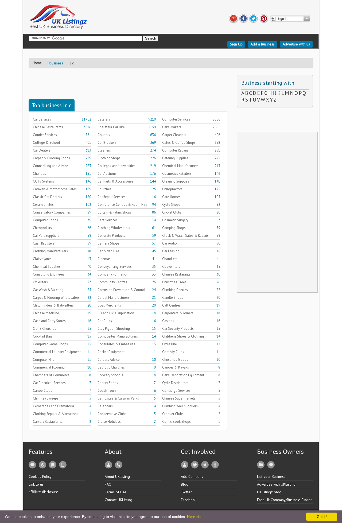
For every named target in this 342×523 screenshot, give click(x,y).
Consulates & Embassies (116, 344)
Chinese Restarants (176, 274)
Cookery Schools (110, 375)
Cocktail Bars (43, 336)
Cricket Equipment (111, 352)
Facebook (188, 499)
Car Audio (169, 243)
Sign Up (236, 44)
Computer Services (176, 119)
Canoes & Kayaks (175, 367)
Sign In (282, 18)
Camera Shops (108, 243)
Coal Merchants (109, 305)
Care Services (108, 220)
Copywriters (171, 266)
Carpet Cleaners (174, 135)
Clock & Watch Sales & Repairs (185, 235)
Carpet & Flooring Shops (51, 158)
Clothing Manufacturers (50, 251)
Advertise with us (296, 44)
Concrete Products (111, 235)
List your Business (271, 476)
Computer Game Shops (50, 344)
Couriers (104, 135)
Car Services (42, 119)
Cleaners (104, 150)
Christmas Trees (174, 282)
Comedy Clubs (173, 352)
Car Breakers (107, 142)
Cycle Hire (169, 344)
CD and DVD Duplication (116, 313)
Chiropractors (172, 189)
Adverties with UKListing (276, 484)
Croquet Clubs (173, 414)
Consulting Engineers (49, 274)
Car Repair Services (112, 197)
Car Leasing (170, 251)
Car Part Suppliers (46, 235)
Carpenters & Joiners (177, 313)
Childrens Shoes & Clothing (183, 336)
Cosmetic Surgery (175, 220)
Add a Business (263, 44)
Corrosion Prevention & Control (121, 290)
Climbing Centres (175, 290)
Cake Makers (171, 127)
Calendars (105, 406)
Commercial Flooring (49, 367)
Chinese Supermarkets (179, 398)
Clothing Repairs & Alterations (55, 414)
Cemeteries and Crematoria (53, 406)
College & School (46, 142)
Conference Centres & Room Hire (122, 204)
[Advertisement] (126, 87)
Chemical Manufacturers (180, 166)
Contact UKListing (118, 499)
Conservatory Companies (52, 212)
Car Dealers (41, 150)
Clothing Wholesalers (114, 228)
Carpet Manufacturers (114, 297)
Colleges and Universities (116, 166)
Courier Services (45, 135)
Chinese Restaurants (48, 127)
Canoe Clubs (42, 390)
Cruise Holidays (109, 421)
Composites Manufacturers (118, 336)
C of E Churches (44, 328)
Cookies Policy (40, 476)
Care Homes (171, 197)
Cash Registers (44, 243)
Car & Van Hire (108, 251)
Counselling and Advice (50, 166)
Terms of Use (115, 492)
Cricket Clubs (172, 212)
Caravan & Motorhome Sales (55, 189)
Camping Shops (174, 228)
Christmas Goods (175, 359)
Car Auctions (107, 173)
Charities (39, 173)
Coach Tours (107, 390)
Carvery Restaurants (47, 421)
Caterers (104, 119)
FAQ (108, 484)
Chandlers (169, 259)
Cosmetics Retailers (177, 173)
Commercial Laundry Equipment (57, 352)
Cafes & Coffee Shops (179, 142)
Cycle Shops (171, 204)
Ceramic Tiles (43, 204)
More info (194, 516)
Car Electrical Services (49, 383)
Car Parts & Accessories (115, 181)
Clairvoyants (42, 259)
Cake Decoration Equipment (183, 375)
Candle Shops (172, 297)
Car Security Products (178, 328)
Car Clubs (105, 321)
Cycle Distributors (175, 383)
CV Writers (40, 282)
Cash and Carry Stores (49, 321)
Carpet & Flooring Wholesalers (56, 297)
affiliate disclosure (43, 491)
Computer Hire (44, 359)
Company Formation (113, 274)
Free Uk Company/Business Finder (284, 499)
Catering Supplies (175, 158)
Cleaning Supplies (175, 181)
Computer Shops (45, 220)
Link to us (36, 484)
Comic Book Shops (176, 421)
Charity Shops (108, 383)
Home (37, 63)
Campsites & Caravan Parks (118, 398)
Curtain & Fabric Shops (115, 212)
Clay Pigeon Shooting (114, 328)
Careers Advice (109, 359)
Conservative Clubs (112, 414)
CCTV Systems (44, 181)
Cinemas (104, 259)
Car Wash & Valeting (48, 290)
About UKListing (117, 476)
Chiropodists (42, 228)
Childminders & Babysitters (53, 305)
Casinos (168, 321)
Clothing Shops (109, 158)
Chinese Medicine (46, 313)
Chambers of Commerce (51, 375)
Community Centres (112, 282)
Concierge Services (176, 390)
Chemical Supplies (47, 266)
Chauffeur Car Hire (111, 127)
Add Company (192, 476)
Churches (104, 189)
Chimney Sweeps (46, 398)
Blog (184, 484)
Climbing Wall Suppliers (180, 406)
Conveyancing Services (115, 266)
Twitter (186, 492)
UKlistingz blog (269, 492)
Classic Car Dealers (47, 197)
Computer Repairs (175, 150)
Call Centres (171, 305)
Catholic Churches (111, 367)
